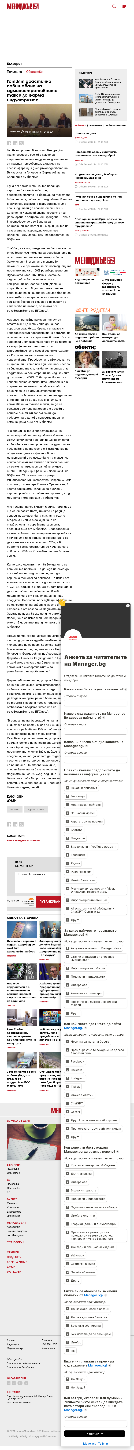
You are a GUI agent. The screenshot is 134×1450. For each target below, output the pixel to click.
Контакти (14, 1272)
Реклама (47, 1340)
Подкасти (14, 1257)
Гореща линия (17, 1262)
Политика (13, 1169)
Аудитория (13, 1344)
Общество (13, 1173)
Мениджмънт (16, 1222)
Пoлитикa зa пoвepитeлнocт (23, 1363)
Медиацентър (15, 1348)
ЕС (8, 1192)
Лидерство (13, 1227)
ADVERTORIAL (85, 73)
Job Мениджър (15, 1235)
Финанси (12, 1203)
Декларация (48, 1348)
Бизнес (12, 1199)
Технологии (15, 1242)
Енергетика (14, 1211)
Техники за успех (17, 1231)
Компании (13, 1207)
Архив (11, 1267)
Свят (10, 1180)
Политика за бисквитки (20, 1367)
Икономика (13, 1216)
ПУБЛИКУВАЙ (50, 901)
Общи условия (15, 1359)
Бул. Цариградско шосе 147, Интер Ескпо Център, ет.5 (30, 1397)
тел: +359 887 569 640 (19, 1402)
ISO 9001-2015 (49, 1344)
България (14, 64)
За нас (10, 1340)
